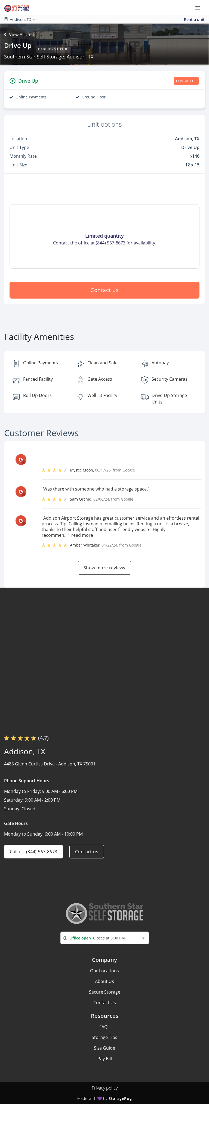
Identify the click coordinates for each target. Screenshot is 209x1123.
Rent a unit (194, 19)
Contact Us (104, 1003)
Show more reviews (104, 568)
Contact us (104, 290)
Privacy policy (105, 1088)
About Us (104, 981)
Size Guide (104, 1048)
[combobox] (104, 938)
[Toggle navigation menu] (200, 7)
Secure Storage (104, 992)
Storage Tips (104, 1037)
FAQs (104, 1027)
